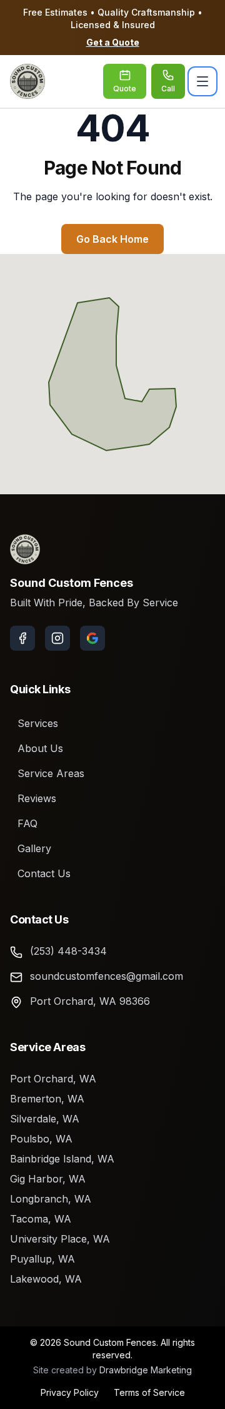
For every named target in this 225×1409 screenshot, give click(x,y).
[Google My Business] (92, 638)
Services (38, 723)
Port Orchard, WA (53, 1078)
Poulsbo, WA (41, 1138)
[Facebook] (22, 638)
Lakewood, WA (46, 1279)
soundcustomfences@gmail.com (106, 976)
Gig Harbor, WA (48, 1178)
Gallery (34, 848)
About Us (40, 748)
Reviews (37, 798)
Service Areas (51, 773)
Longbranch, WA (50, 1199)
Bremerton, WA (47, 1098)
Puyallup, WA (42, 1259)
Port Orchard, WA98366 (90, 1001)
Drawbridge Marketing (145, 1370)
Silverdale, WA (44, 1118)
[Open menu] (202, 81)
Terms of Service (149, 1392)
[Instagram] (57, 638)
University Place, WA (60, 1239)
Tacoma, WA (40, 1219)
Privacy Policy (70, 1392)
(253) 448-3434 (68, 951)
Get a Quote (112, 42)
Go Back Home (112, 239)
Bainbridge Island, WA (62, 1158)
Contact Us (44, 873)
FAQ (28, 823)
